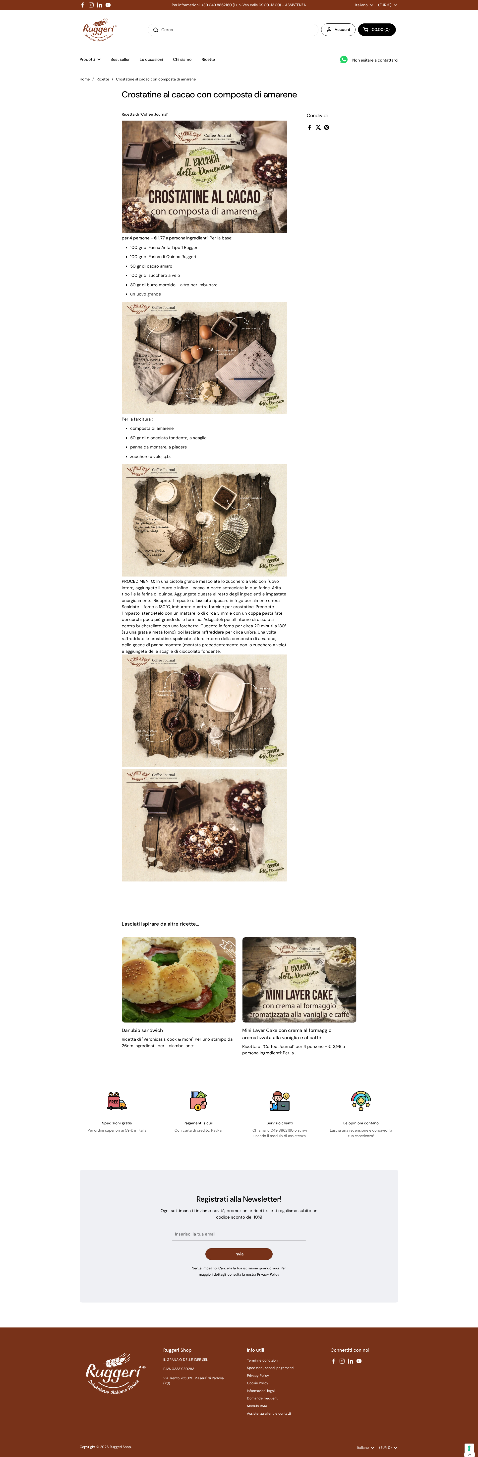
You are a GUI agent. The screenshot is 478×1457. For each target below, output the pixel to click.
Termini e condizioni (262, 1360)
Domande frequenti (262, 1398)
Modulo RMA (257, 1406)
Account (342, 29)
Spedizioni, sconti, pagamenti (270, 1368)
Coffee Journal (154, 114)
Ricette (103, 79)
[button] (377, 29)
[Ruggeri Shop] (99, 29)
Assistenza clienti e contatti (269, 1413)
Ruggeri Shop (120, 1447)
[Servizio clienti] (279, 1101)
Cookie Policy (257, 1383)
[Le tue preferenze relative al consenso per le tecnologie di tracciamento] (469, 1448)
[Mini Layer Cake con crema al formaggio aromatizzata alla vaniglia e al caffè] (299, 980)
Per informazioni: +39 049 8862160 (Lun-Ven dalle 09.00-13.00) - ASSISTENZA (239, 5)
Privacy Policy (268, 1274)
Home (85, 79)
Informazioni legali (261, 1390)
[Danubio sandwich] (179, 980)
